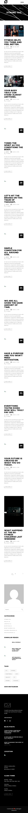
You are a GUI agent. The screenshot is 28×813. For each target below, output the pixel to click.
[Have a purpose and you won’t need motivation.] (14, 344)
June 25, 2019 (16, 99)
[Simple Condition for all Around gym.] (14, 239)
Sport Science (8, 628)
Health (6, 621)
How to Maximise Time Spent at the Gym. (13, 743)
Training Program (9, 630)
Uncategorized (8, 632)
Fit (6, 670)
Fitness (8, 153)
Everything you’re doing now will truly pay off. (14, 409)
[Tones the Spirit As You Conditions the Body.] (14, 133)
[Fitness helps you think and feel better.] (14, 30)
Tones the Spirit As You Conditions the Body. (13, 146)
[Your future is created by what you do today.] (14, 449)
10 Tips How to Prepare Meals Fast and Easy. (13, 737)
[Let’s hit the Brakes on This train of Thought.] (14, 186)
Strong (8, 680)
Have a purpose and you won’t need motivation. (13, 356)
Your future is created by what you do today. (13, 461)
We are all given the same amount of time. (13, 304)
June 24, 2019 (16, 309)
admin (7, 46)
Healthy (8, 677)
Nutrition (9, 48)
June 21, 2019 (7, 739)
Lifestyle (7, 623)
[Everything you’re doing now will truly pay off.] (14, 396)
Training (15, 680)
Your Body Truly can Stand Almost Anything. (12, 93)
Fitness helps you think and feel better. (13, 42)
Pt (14, 677)
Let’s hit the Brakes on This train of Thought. (13, 198)
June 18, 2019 (7, 734)
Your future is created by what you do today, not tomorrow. (12, 731)
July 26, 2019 (16, 46)
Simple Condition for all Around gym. (13, 251)
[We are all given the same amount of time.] (14, 291)
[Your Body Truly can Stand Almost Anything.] (14, 81)
